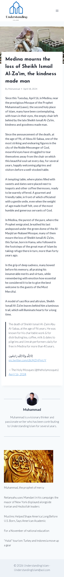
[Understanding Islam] (16, 10)
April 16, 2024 (17, 374)
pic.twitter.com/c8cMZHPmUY (27, 360)
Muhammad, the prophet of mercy (24, 487)
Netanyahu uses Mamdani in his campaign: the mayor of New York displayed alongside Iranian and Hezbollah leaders (31, 502)
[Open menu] (57, 10)
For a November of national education (26, 530)
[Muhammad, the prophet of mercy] (32, 466)
